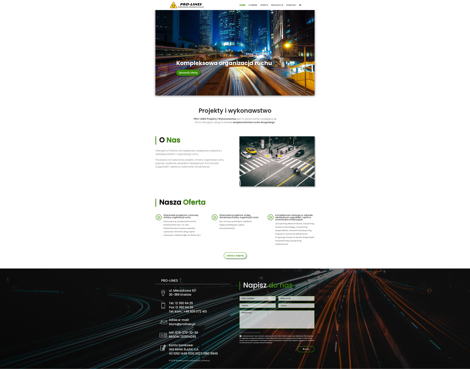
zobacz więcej (235, 255)
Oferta (264, 5)
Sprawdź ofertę (188, 72)
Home (243, 5)
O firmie (253, 5)
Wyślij (306, 349)
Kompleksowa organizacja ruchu (224, 63)
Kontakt (291, 5)
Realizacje (277, 5)
